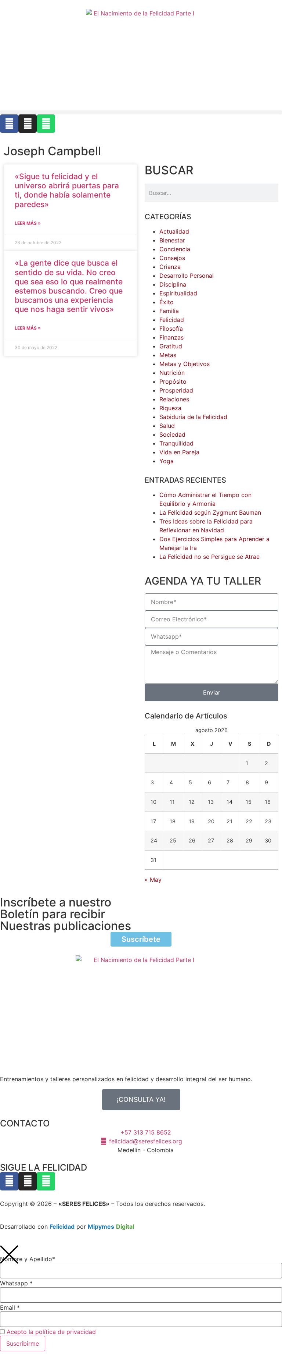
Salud (167, 425)
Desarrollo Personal (186, 275)
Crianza (170, 266)
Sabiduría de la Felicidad (193, 416)
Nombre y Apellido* (27, 1259)
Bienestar (172, 240)
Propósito (173, 381)
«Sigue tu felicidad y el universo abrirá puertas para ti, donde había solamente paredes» (67, 190)
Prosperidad (176, 390)
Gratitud (170, 346)
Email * (10, 1307)
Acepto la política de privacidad (51, 1331)
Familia (169, 311)
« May (153, 879)
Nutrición (172, 372)
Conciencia (174, 249)
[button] (141, 112)
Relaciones (174, 399)
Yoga (166, 461)
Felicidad (171, 319)
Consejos (172, 258)
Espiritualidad (178, 293)
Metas (167, 355)
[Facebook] (9, 123)
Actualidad (174, 231)
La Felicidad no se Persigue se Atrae (209, 556)
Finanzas (171, 337)
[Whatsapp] (46, 123)
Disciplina (172, 284)
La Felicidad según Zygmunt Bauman (210, 512)
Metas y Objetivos (184, 364)
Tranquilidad (176, 443)
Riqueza (170, 408)
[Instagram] (27, 123)
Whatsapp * (16, 1283)
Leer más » (28, 223)
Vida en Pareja (179, 452)
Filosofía (171, 328)
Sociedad (172, 434)
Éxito (166, 302)
